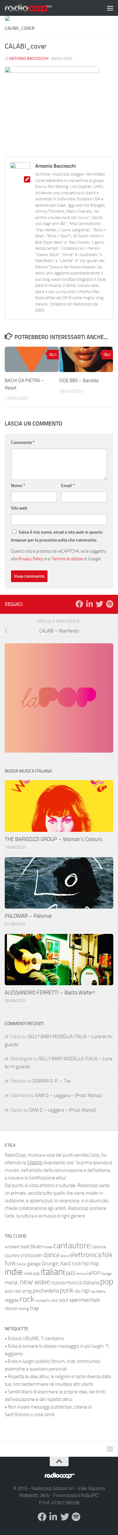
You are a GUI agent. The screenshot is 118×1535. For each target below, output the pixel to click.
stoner (11, 1308)
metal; (12, 1283)
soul (63, 1299)
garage (34, 1264)
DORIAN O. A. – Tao (51, 1081)
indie (14, 1271)
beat (25, 1246)
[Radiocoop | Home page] (36, 8)
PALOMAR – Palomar (28, 916)
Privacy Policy (30, 558)
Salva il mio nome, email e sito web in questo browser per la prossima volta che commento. (56, 536)
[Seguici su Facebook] (79, 604)
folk (107, 1255)
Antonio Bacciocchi (28, 58)
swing (24, 1308)
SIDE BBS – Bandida (78, 380)
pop (106, 1281)
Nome (18, 485)
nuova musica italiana (75, 1282)
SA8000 (34, 1163)
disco (65, 1256)
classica (99, 1246)
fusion (21, 1264)
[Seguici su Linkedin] (89, 604)
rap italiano (98, 1291)
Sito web (19, 508)
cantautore (72, 1245)
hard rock (70, 1264)
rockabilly (42, 1300)
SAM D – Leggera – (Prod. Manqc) (68, 1095)
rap (85, 1290)
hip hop (90, 1263)
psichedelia (46, 1290)
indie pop (32, 1273)
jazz (71, 1272)
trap (34, 1308)
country (12, 1255)
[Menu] (110, 8)
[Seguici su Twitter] (99, 604)
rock (27, 1299)
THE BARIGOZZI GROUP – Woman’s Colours (53, 839)
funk (10, 1263)
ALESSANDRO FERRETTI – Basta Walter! (50, 992)
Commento (23, 442)
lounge (106, 1273)
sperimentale (84, 1299)
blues (37, 1246)
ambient (12, 1246)
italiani (53, 1271)
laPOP (93, 1273)
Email (68, 485)
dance (51, 1255)
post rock (13, 1291)
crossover (31, 1255)
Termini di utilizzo (67, 558)
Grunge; (50, 1264)
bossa (48, 1247)
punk (66, 1290)
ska (54, 1300)
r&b (77, 1291)
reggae (12, 1300)
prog (27, 1291)
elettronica (85, 1254)
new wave (35, 1282)
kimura (81, 1274)
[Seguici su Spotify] (109, 604)
